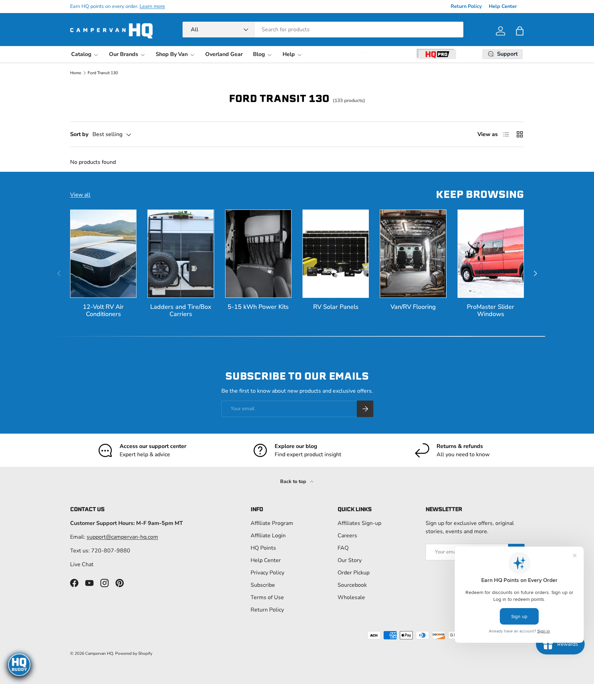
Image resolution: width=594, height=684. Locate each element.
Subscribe (263, 585)
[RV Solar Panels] (335, 254)
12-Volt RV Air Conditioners (103, 310)
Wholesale (351, 597)
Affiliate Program (272, 523)
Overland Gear (224, 54)
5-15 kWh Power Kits (258, 307)
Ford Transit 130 (103, 73)
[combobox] (323, 29)
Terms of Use (267, 597)
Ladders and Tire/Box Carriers (180, 310)
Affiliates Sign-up (359, 523)
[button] (519, 30)
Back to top (293, 481)
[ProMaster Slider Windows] (491, 254)
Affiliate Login (268, 535)
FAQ (343, 548)
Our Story (350, 560)
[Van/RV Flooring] (413, 254)
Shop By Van (172, 54)
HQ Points (263, 548)
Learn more (152, 6)
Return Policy (466, 6)
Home (75, 73)
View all (80, 195)
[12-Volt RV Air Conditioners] (103, 254)
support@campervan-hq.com (122, 537)
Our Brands (123, 54)
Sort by (79, 134)
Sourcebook (352, 585)
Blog (259, 54)
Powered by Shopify (133, 653)
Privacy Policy (267, 572)
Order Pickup (354, 572)
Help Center (503, 6)
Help (289, 54)
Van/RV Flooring (413, 307)
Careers (347, 535)
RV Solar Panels (336, 307)
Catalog (81, 54)
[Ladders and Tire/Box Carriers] (180, 254)
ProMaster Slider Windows (490, 310)
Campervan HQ (99, 653)
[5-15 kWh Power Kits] (258, 254)
